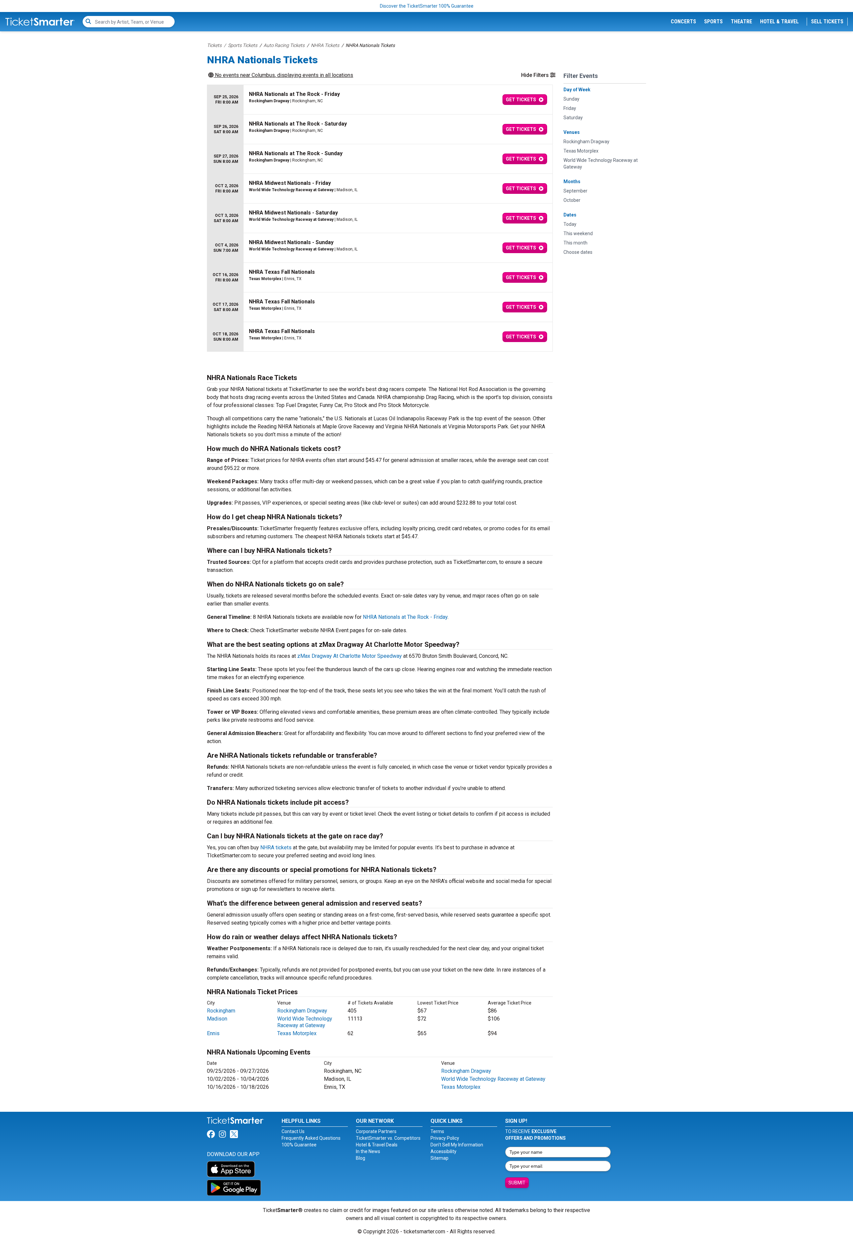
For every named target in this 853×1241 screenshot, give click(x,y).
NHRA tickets (276, 847)
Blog (360, 1158)
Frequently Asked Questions (311, 1138)
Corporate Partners (376, 1131)
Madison (217, 1019)
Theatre (741, 21)
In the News (368, 1151)
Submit (516, 1182)
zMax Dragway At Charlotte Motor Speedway (349, 656)
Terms (437, 1131)
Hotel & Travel (779, 21)
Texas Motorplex (297, 1033)
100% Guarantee (299, 1144)
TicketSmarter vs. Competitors (388, 1138)
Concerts (683, 21)
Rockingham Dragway (302, 1011)
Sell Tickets (827, 21)
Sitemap (439, 1158)
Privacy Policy (444, 1138)
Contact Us (293, 1131)
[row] (380, 100)
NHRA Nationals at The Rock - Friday (405, 617)
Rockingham (221, 1011)
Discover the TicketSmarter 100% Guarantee (426, 6)
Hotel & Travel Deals (377, 1144)
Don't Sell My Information (456, 1144)
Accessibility (443, 1151)
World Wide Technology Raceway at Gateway (304, 1022)
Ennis (213, 1033)
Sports (713, 21)
